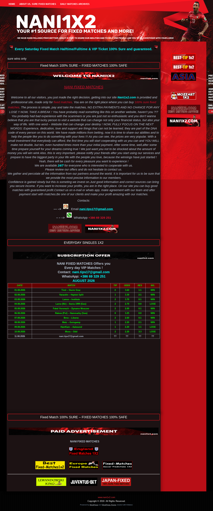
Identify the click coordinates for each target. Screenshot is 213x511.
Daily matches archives (75, 4)
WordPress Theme (109, 505)
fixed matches (63, 102)
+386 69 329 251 (99, 217)
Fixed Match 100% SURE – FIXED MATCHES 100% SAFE (83, 65)
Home (12, 4)
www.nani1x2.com (106, 497)
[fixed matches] (51, 486)
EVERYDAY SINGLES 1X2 (84, 242)
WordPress (94, 505)
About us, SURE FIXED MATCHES (37, 4)
